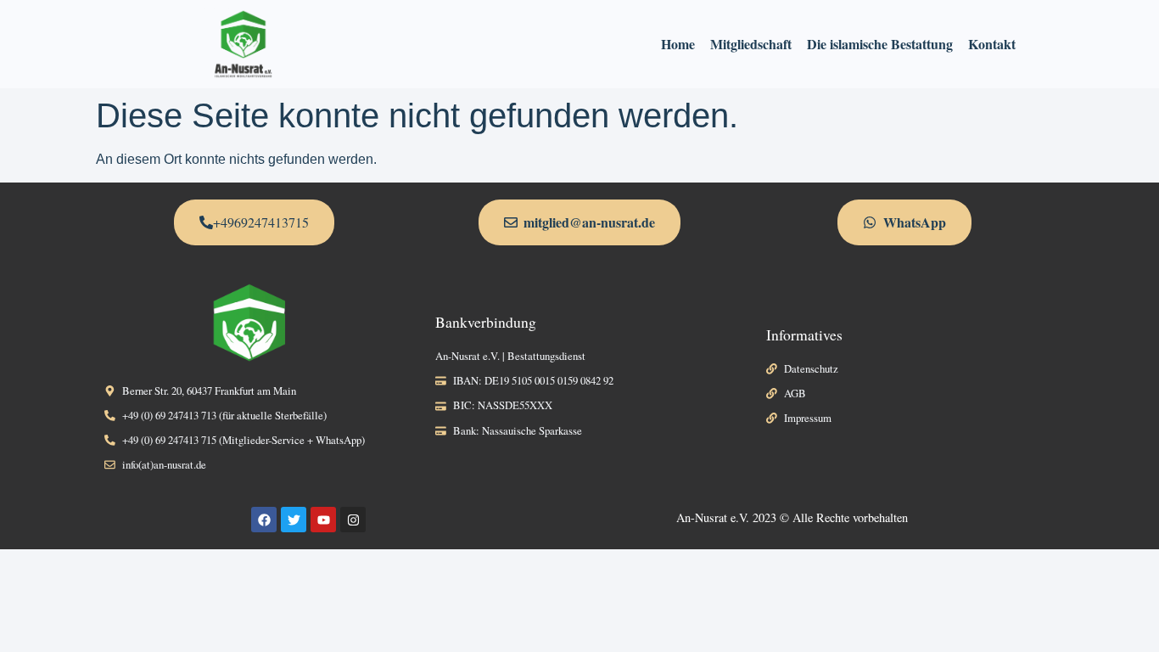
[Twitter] (293, 519)
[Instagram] (353, 519)
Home (678, 43)
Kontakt (992, 43)
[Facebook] (264, 519)
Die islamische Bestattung (880, 43)
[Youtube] (323, 519)
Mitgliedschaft (751, 43)
